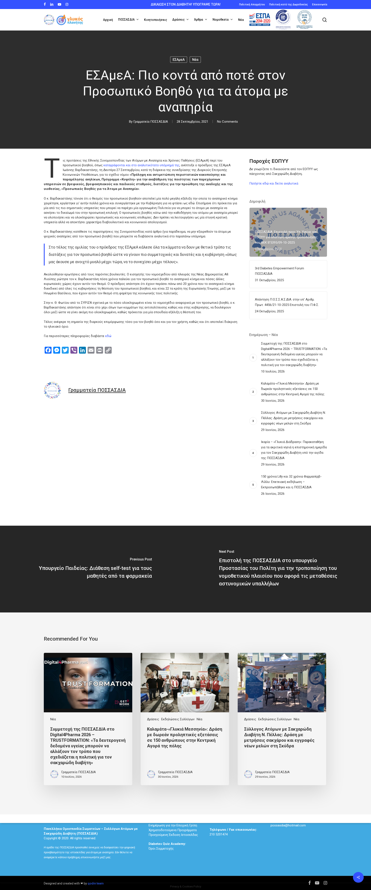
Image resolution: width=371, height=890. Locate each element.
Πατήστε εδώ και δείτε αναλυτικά (273, 183)
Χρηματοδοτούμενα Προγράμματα (173, 830)
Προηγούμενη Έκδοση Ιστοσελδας (173, 835)
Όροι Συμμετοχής (167, 846)
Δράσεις (153, 719)
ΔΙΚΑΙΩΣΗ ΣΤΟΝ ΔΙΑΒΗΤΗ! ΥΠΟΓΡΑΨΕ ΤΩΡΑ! (185, 4)
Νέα (195, 60)
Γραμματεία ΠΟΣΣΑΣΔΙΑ (150, 122)
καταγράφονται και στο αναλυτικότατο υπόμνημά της (141, 165)
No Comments (227, 122)
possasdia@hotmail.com (288, 825)
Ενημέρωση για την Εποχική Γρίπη (173, 825)
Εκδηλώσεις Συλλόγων (178, 719)
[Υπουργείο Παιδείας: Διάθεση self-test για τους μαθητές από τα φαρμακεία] (93, 569)
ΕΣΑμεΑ (179, 60)
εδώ (108, 336)
